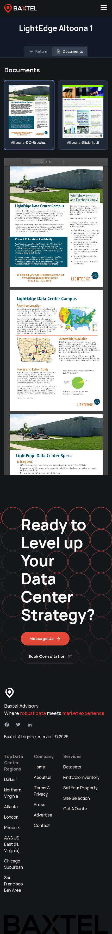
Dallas (10, 779)
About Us (43, 777)
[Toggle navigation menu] (103, 8)
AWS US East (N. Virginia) (12, 844)
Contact (42, 825)
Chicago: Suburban (13, 864)
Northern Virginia (12, 793)
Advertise (43, 815)
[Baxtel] (21, 8)
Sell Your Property (80, 788)
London (11, 817)
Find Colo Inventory (81, 777)
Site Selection (76, 798)
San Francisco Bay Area (13, 884)
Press (39, 804)
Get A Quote (75, 809)
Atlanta (11, 806)
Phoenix (12, 827)
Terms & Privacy (42, 791)
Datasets (72, 767)
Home (39, 767)
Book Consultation (47, 656)
